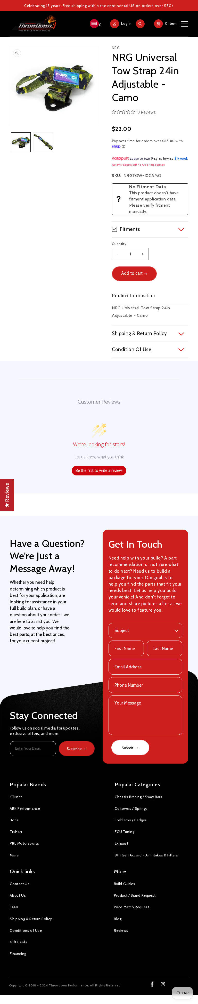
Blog (117, 919)
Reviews (121, 930)
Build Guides (124, 883)
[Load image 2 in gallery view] (43, 142)
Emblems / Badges (131, 820)
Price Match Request (131, 907)
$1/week (181, 158)
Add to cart (132, 273)
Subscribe (74, 749)
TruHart (16, 831)
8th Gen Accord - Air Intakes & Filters (146, 855)
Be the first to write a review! (99, 470)
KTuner (16, 797)
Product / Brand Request (135, 895)
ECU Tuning (124, 831)
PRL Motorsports (24, 843)
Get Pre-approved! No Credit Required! (138, 164)
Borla (14, 820)
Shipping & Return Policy (31, 919)
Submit (128, 748)
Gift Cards (18, 942)
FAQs (14, 907)
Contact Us (19, 883)
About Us (18, 895)
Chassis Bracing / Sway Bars (138, 797)
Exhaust (121, 843)
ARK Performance (25, 808)
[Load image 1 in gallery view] (21, 142)
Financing (18, 953)
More (14, 855)
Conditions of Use (26, 930)
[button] (95, 23)
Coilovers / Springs (131, 808)
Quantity (119, 244)
